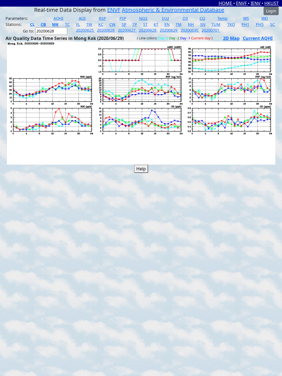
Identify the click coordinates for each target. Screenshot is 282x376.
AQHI (58, 18)
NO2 (143, 18)
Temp (222, 18)
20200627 (127, 30)
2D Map (231, 38)
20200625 (85, 30)
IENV (256, 3)
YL (78, 24)
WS (246, 18)
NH (191, 24)
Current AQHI (258, 38)
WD (264, 18)
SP (124, 24)
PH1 (245, 24)
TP (134, 24)
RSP (102, 18)
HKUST (271, 3)
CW (112, 24)
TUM (216, 24)
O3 (185, 18)
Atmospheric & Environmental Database (173, 9)
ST (145, 24)
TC (67, 24)
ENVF (242, 3)
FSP (123, 18)
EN (167, 24)
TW (89, 24)
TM (178, 24)
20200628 (148, 30)
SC (272, 24)
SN (202, 24)
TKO (231, 24)
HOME (226, 3)
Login (271, 10)
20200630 (190, 30)
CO (202, 18)
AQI (82, 18)
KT (156, 24)
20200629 (169, 30)
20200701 (211, 30)
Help (141, 169)
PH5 (260, 24)
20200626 (106, 30)
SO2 (165, 18)
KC (100, 24)
